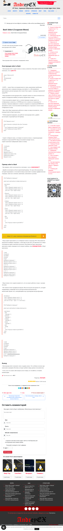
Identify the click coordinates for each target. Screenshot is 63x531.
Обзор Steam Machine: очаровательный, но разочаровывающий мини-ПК (12, 490)
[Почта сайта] (29, 508)
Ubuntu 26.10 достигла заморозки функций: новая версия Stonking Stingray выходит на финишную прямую (54, 46)
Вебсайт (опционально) (11, 432)
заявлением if (35, 167)
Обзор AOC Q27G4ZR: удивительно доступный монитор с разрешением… (13, 495)
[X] (25, 388)
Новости (35, 13)
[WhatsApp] (27, 388)
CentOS (27, 11)
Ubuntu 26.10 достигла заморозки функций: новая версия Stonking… (30, 498)
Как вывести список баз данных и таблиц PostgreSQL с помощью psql (54, 131)
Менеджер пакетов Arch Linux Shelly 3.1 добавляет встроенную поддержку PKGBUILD (54, 38)
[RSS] (25, 508)
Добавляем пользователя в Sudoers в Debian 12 (54, 152)
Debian (21, 11)
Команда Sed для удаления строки (53, 144)
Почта (6, 426)
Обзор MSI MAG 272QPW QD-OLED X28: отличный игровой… (12, 499)
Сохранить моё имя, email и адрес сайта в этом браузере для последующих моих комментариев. (21, 441)
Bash (5, 392)
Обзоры (28, 13)
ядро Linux (9, 392)
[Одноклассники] (22, 388)
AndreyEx (42, 378)
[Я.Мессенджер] (19, 388)
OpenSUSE (34, 11)
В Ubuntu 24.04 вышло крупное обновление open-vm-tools (53, 54)
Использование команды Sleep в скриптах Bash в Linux (54, 137)
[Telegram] (24, 388)
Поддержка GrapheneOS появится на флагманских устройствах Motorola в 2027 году (54, 74)
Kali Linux (51, 11)
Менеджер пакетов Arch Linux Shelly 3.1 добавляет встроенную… (29, 491)
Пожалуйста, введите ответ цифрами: (16, 445)
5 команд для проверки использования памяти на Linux (54, 171)
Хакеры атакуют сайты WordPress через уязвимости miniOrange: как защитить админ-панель (54, 97)
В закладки (42, 37)
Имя (6, 420)
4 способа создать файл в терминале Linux (54, 126)
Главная (5, 32)
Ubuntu (15, 11)
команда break (36, 246)
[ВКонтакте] (20, 388)
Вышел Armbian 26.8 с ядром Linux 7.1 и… (30, 486)
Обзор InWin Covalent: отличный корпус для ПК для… (12, 486)
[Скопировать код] (44, 74)
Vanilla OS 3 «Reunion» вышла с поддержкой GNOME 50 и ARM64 (54, 61)
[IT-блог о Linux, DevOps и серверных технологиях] (7, 3)
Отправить (8, 452)
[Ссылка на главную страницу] (25, 3)
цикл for (13, 70)
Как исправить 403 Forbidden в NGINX (54, 148)
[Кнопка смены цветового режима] (3, 527)
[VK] (33, 508)
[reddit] (29, 388)
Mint (40, 11)
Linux (9, 11)
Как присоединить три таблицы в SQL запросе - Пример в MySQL (54, 164)
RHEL (45, 11)
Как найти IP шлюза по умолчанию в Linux (54, 141)
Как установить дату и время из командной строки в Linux (53, 158)
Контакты (52, 513)
